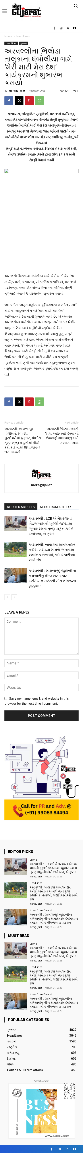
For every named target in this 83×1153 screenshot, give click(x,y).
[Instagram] (61, 28)
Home (8, 36)
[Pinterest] (29, 100)
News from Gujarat (41, 910)
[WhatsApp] (39, 100)
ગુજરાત (23, 43)
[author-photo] (41, 479)
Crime (33, 859)
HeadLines (23, 36)
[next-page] (14, 597)
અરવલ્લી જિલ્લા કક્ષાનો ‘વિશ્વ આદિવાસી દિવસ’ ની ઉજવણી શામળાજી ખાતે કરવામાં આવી (62, 436)
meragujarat (16, 90)
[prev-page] (7, 597)
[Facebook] (54, 28)
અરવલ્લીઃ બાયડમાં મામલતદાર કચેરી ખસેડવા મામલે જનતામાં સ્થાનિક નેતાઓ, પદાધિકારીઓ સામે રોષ (54, 893)
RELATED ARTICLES (21, 507)
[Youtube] (74, 28)
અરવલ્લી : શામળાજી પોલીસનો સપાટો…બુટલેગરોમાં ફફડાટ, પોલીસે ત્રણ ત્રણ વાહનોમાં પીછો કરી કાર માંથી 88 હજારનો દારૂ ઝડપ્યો (22, 440)
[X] (67, 28)
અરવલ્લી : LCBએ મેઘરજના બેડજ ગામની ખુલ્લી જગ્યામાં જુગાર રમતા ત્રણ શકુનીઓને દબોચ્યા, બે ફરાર (53, 868)
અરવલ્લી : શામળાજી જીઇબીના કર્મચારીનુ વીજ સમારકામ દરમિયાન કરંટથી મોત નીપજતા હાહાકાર (54, 919)
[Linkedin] (67, 1149)
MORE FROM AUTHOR (55, 507)
